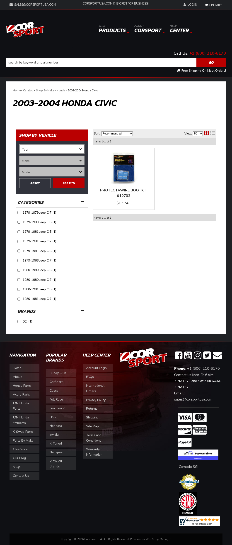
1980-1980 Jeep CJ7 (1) (39, 280)
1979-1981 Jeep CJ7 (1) (39, 241)
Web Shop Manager (158, 539)
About (17, 377)
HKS (53, 417)
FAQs (17, 467)
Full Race (56, 399)
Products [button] (112, 29)
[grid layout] (206, 133)
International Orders (95, 388)
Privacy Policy (96, 400)
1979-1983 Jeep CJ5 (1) (39, 251)
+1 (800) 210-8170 (207, 53)
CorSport (56, 382)
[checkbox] (18, 321)
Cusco (54, 391)
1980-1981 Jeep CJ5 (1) (39, 289)
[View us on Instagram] (197, 355)
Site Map (92, 426)
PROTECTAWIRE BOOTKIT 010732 (123, 193)
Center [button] (179, 29)
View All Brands (56, 464)
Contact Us (21, 476)
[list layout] (212, 133)
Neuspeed (57, 452)
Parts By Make (23, 440)
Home (17, 368)
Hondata (56, 426)
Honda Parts (22, 386)
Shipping (92, 417)
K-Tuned (56, 443)
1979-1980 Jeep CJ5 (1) (39, 222)
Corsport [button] (147, 29)
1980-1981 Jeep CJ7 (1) (39, 299)
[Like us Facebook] (178, 355)
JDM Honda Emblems (21, 420)
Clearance (20, 449)
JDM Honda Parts (21, 406)
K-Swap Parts (23, 432)
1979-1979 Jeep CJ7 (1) (39, 212)
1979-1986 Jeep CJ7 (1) (39, 260)
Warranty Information (94, 452)
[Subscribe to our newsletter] (217, 355)
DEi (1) (27, 321)
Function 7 (57, 408)
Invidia (54, 435)
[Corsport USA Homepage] (25, 29)
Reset (35, 183)
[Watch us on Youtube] (188, 355)
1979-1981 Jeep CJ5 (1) (39, 232)
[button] (116, 62)
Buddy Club (58, 373)
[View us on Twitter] (207, 355)
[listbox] (52, 149)
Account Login (96, 368)
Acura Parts (21, 394)
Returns (91, 408)
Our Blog (19, 458)
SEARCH (69, 183)
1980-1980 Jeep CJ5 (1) (39, 270)
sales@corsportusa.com (35, 5)
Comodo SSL (189, 466)
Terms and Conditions (94, 438)
